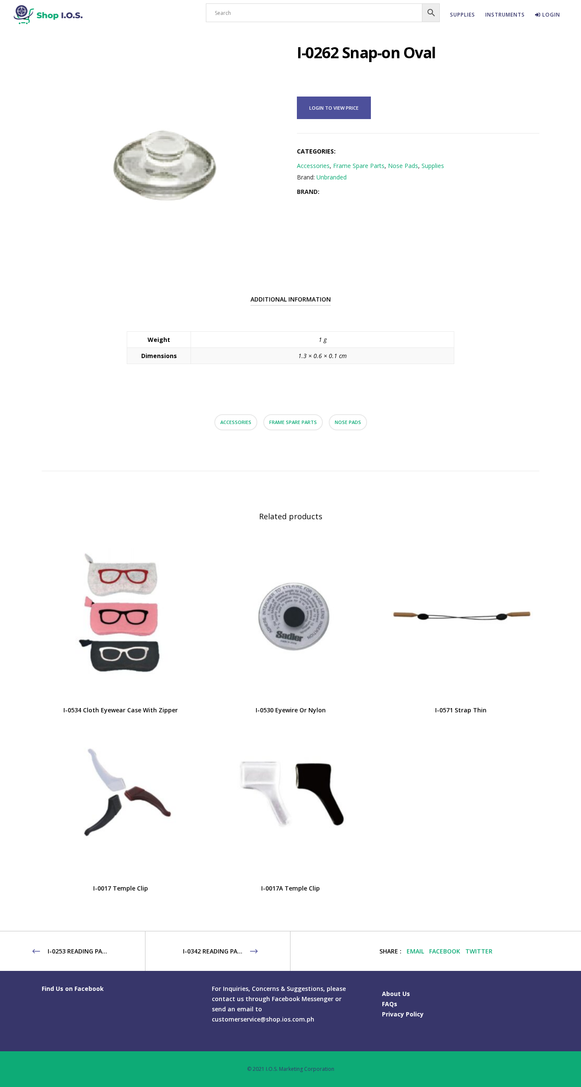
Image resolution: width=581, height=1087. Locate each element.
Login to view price (334, 108)
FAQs (389, 1004)
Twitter (479, 951)
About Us (396, 994)
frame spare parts (293, 422)
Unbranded (331, 177)
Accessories (313, 166)
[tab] (291, 299)
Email (415, 951)
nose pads (348, 422)
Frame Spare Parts (358, 166)
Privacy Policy (403, 1014)
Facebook (444, 951)
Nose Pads (403, 166)
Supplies (433, 166)
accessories (235, 422)
